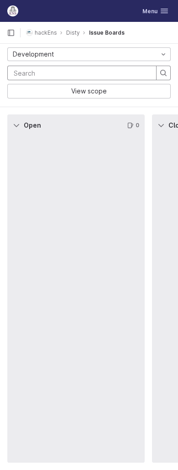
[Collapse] (16, 125)
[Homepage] (13, 11)
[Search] (163, 73)
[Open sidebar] (11, 33)
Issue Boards (107, 32)
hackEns (46, 32)
